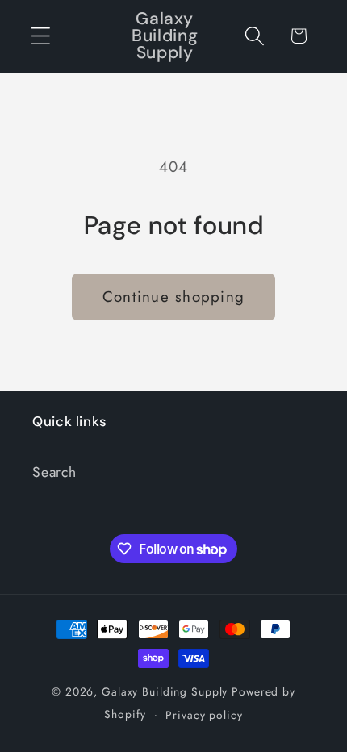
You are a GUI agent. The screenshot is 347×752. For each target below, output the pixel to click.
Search (54, 472)
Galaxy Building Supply (165, 691)
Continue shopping (173, 296)
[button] (41, 36)
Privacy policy (203, 715)
